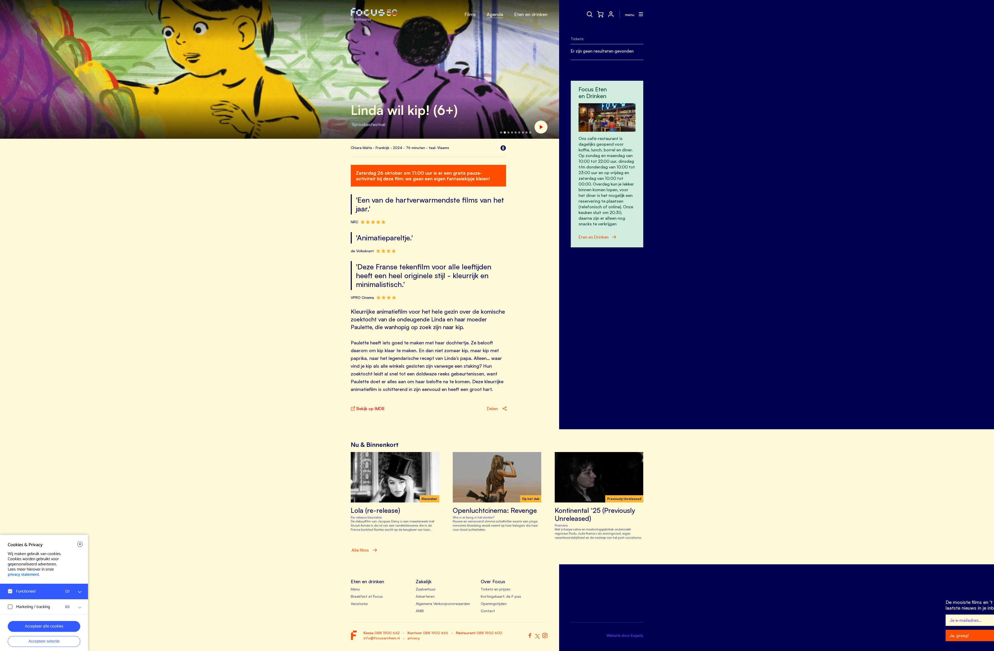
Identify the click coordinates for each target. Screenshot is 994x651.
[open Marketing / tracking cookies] (79, 607)
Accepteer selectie (44, 641)
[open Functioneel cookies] (79, 592)
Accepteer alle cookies (44, 626)
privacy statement (23, 574)
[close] (80, 544)
